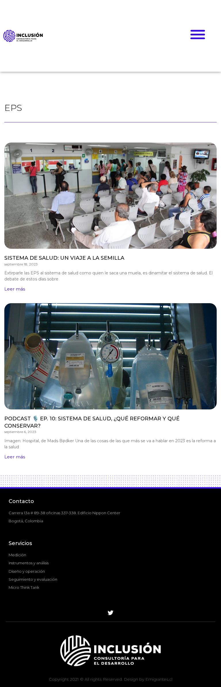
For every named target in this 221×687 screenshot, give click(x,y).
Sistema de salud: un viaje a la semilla (64, 258)
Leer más (14, 289)
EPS (13, 107)
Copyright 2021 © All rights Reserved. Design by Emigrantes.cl (110, 679)
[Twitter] (110, 613)
